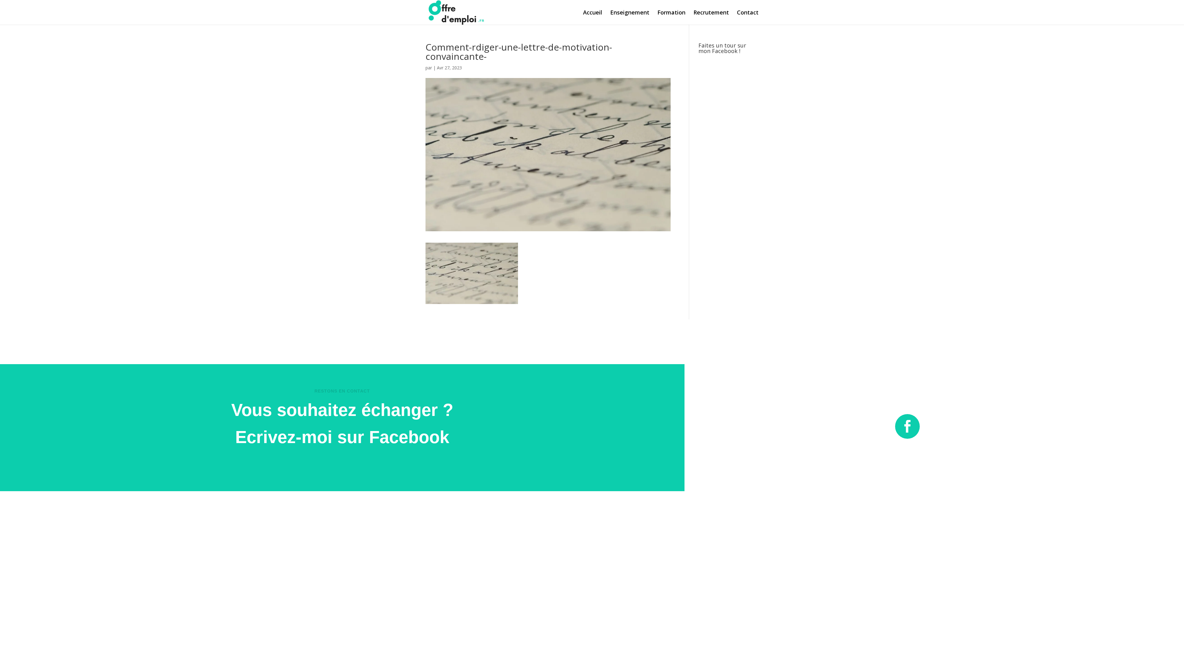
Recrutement (711, 13)
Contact (747, 13)
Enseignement (629, 13)
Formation (671, 13)
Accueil (592, 13)
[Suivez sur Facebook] (907, 426)
